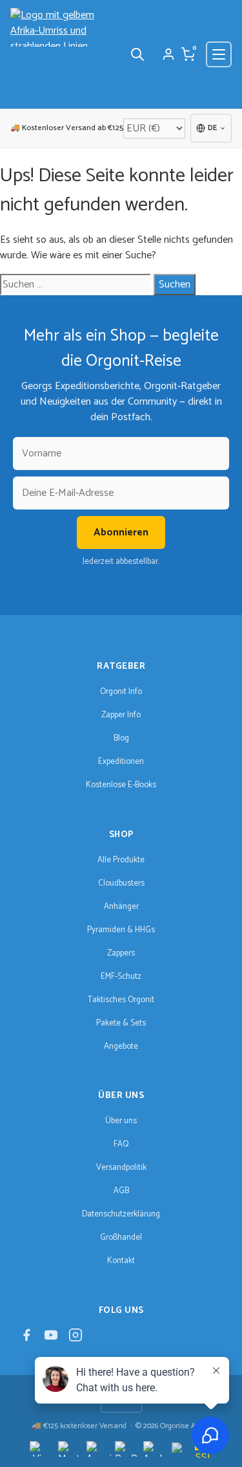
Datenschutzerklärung (121, 1214)
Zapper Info (121, 715)
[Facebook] (26, 1338)
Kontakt (121, 1261)
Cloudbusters (121, 883)
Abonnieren (121, 532)
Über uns (121, 1121)
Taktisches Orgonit (121, 1000)
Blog (121, 738)
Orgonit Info (121, 692)
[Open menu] (219, 54)
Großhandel (121, 1237)
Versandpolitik (121, 1167)
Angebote (121, 1046)
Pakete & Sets (121, 1023)
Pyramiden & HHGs (121, 930)
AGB (121, 1191)
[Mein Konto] (168, 54)
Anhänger (121, 906)
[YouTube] (51, 1338)
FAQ (121, 1144)
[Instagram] (75, 1338)
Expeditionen (121, 761)
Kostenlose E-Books (121, 785)
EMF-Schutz (121, 976)
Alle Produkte (121, 860)
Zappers (121, 953)
